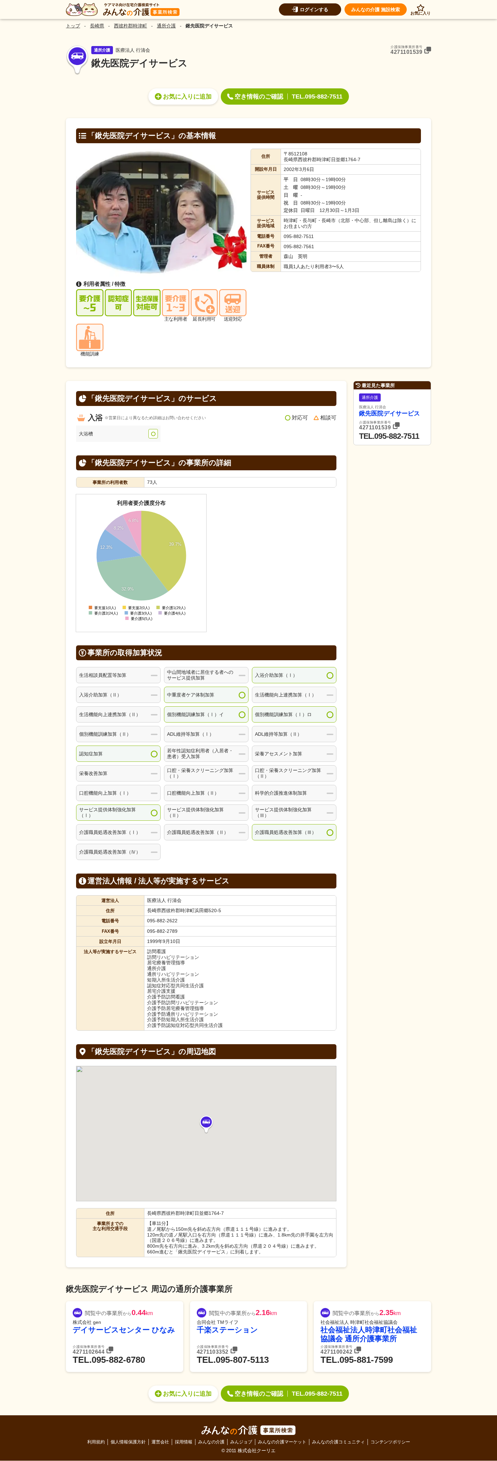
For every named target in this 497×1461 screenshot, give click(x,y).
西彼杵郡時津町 (130, 25)
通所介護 (166, 25)
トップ (73, 25)
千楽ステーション (227, 1330)
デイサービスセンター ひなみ (124, 1330)
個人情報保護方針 (128, 1441)
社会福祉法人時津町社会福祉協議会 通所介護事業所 (369, 1334)
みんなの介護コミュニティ (338, 1441)
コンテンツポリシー (390, 1441)
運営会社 (160, 1441)
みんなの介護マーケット (282, 1441)
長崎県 (97, 25)
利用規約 (96, 1441)
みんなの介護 (211, 1441)
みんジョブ (241, 1441)
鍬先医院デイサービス (389, 413)
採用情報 (183, 1441)
